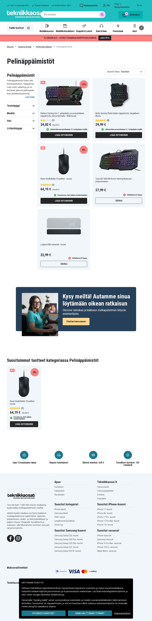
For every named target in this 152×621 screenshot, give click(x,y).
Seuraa (118, 200)
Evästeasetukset (122, 613)
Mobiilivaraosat (46, 31)
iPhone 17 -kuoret (104, 509)
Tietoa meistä (103, 487)
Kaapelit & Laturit (84, 31)
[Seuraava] (141, 27)
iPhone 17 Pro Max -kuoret (108, 521)
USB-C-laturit (59, 517)
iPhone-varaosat (104, 535)
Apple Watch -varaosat (106, 551)
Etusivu (10, 47)
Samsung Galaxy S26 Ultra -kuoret (68, 543)
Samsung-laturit (61, 513)
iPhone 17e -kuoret (105, 525)
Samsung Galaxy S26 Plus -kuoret (68, 539)
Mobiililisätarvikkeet (65, 31)
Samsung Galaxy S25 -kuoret (66, 547)
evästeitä (91, 588)
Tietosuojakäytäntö (105, 491)
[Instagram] (18, 538)
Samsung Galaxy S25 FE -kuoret (67, 551)
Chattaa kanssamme (76, 321)
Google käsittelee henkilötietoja (48, 594)
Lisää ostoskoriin (64, 135)
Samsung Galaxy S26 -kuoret (66, 535)
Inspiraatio (101, 498)
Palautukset (59, 491)
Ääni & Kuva (101, 31)
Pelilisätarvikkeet (43, 47)
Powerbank (118, 31)
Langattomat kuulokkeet (64, 521)
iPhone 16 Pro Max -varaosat (109, 543)
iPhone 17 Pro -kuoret (106, 517)
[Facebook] (10, 538)
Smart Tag (58, 525)
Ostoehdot (58, 487)
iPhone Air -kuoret (104, 513)
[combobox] (73, 14)
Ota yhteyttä (59, 494)
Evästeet (100, 494)
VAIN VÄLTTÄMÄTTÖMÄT (90, 613)
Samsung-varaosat (105, 539)
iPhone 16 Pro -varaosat (107, 547)
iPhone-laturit (60, 509)
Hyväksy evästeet (43, 613)
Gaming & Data (24, 47)
